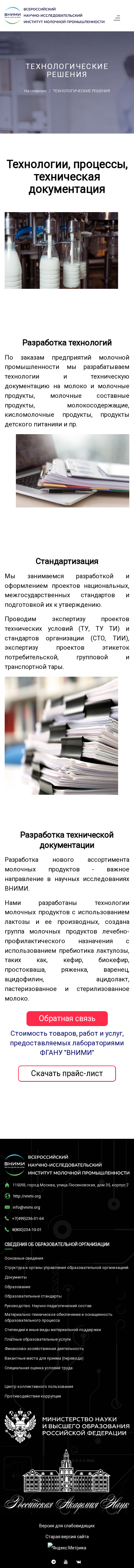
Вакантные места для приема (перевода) (44, 1358)
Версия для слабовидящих (67, 1525)
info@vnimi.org (26, 1207)
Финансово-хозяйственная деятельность (44, 1348)
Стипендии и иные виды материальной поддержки (53, 1329)
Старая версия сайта (67, 1536)
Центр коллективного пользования (39, 1386)
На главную (35, 91)
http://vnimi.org (27, 1196)
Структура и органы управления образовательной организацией (66, 1267)
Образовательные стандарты (33, 1296)
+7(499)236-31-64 (28, 1218)
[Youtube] (65, 1560)
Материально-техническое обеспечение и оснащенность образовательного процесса (58, 1317)
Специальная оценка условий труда (39, 1368)
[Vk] (77, 1560)
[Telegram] (52, 1560)
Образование (17, 1286)
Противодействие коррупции (33, 1396)
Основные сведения (24, 1258)
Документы (16, 1277)
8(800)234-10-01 (26, 1229)
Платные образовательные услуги (38, 1339)
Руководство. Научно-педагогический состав (48, 1305)
